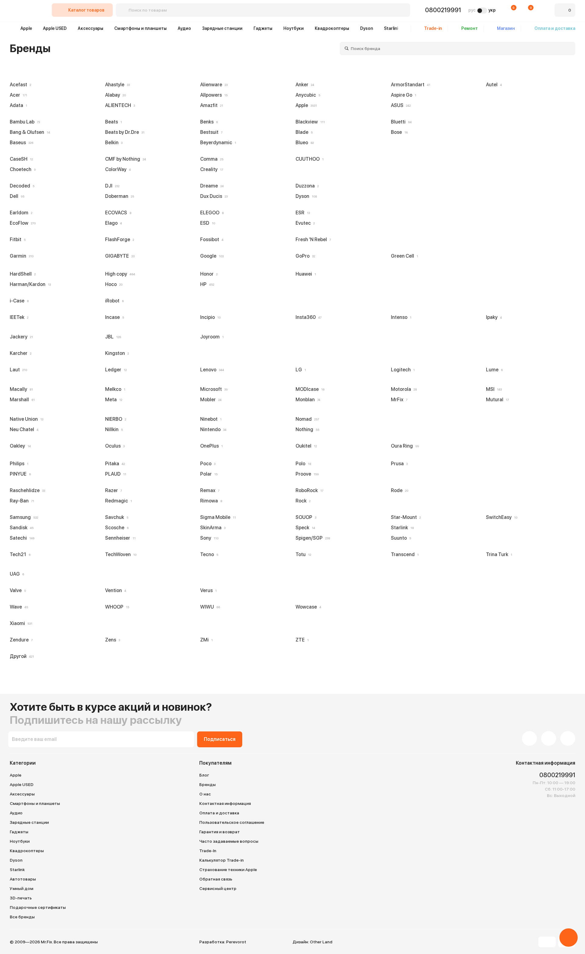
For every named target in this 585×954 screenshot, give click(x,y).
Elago (112, 223)
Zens (111, 640)
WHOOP (116, 607)
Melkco (114, 389)
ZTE (301, 640)
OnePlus (210, 446)
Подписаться (220, 739)
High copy (119, 274)
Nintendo (212, 429)
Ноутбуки (293, 28)
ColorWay (116, 169)
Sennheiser (119, 538)
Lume (493, 370)
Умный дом (21, 888)
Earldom (20, 213)
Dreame (210, 186)
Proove (306, 474)
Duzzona (306, 186)
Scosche (115, 528)
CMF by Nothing (124, 159)
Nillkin (112, 429)
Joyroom (210, 337)
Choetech (21, 169)
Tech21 (19, 554)
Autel (492, 85)
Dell (16, 196)
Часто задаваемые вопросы (228, 841)
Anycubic (307, 95)
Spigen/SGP (312, 538)
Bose (398, 132)
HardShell (21, 274)
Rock (302, 501)
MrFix (398, 399)
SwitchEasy (500, 517)
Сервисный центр (217, 888)
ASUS (399, 105)
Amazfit (210, 105)
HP (206, 284)
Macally (20, 389)
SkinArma (211, 528)
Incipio (209, 317)
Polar (207, 474)
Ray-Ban (21, 501)
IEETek (18, 317)
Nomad (306, 419)
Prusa (398, 463)
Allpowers (212, 95)
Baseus (20, 142)
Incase (113, 317)
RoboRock (308, 490)
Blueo (303, 142)
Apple (26, 28)
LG (299, 370)
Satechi (21, 538)
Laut (17, 370)
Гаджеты (263, 28)
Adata (17, 105)
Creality (210, 169)
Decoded (21, 186)
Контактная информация (225, 803)
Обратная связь (215, 879)
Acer (17, 95)
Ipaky (492, 317)
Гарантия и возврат (219, 831)
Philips (18, 463)
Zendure (20, 640)
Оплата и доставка (219, 812)
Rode (398, 490)
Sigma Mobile (216, 517)
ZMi (205, 640)
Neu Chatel (23, 429)
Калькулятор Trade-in (221, 860)
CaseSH (20, 159)
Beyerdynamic (217, 142)
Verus (207, 590)
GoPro (304, 256)
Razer (112, 490)
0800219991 (443, 10)
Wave (18, 607)
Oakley (19, 446)
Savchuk (115, 517)
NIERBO (114, 419)
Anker (304, 85)
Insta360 (307, 317)
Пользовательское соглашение (231, 822)
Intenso (400, 317)
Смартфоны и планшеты (140, 28)
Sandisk (20, 528)
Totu (302, 554)
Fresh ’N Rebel (312, 239)
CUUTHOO (308, 159)
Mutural (496, 399)
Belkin (112, 142)
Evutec (304, 223)
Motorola (402, 389)
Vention (114, 590)
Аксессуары (90, 28)
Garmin (20, 256)
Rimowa (210, 501)
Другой (20, 656)
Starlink (391, 28)
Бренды (207, 784)
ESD (206, 223)
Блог (204, 775)
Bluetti (400, 122)
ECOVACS (117, 213)
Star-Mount (404, 517)
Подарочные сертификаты (38, 907)
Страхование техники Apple (228, 869)
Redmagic (117, 501)
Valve (16, 590)
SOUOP (305, 517)
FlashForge (118, 239)
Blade (303, 132)
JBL (112, 337)
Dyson (366, 28)
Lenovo (211, 370)
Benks (207, 122)
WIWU (209, 607)
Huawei (305, 274)
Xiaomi (20, 623)
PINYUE (19, 474)
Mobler (209, 399)
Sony (208, 538)
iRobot (113, 301)
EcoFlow (21, 223)
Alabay (114, 95)
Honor (207, 274)
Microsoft (212, 389)
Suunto (400, 538)
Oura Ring (404, 446)
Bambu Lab (23, 122)
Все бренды (22, 916)
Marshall (21, 399)
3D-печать (21, 897)
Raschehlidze (26, 490)
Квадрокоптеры (332, 28)
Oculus (113, 446)
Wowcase (307, 607)
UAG (16, 574)
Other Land (321, 941)
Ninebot (209, 419)
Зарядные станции (222, 28)
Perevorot (236, 941)
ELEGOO (210, 213)
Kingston (115, 353)
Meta (112, 399)
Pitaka (113, 463)
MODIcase (309, 389)
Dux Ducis (212, 196)
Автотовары (23, 879)
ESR (301, 213)
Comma (210, 159)
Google (210, 256)
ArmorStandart (409, 85)
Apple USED (55, 28)
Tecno (208, 554)
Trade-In (207, 850)
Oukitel (305, 446)
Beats (112, 122)
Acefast (19, 85)
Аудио (184, 28)
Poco (206, 463)
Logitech (401, 370)
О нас (205, 793)
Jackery (20, 337)
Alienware (212, 85)
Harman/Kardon (29, 284)
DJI (111, 186)
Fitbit (16, 239)
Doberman (118, 196)
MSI (492, 389)
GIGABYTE (118, 256)
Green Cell (403, 256)
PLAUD (114, 474)
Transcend (403, 554)
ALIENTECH (119, 105)
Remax (208, 490)
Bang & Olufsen (29, 132)
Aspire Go (402, 95)
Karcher (19, 353)
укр (492, 10)
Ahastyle (116, 85)
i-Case (18, 301)
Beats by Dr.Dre (123, 132)
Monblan (307, 399)
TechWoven (119, 554)
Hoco (112, 284)
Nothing (306, 429)
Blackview (309, 122)
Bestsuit (210, 132)
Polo (302, 463)
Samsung (23, 517)
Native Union (25, 419)
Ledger (114, 370)
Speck (304, 528)
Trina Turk (498, 554)
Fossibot (210, 239)
